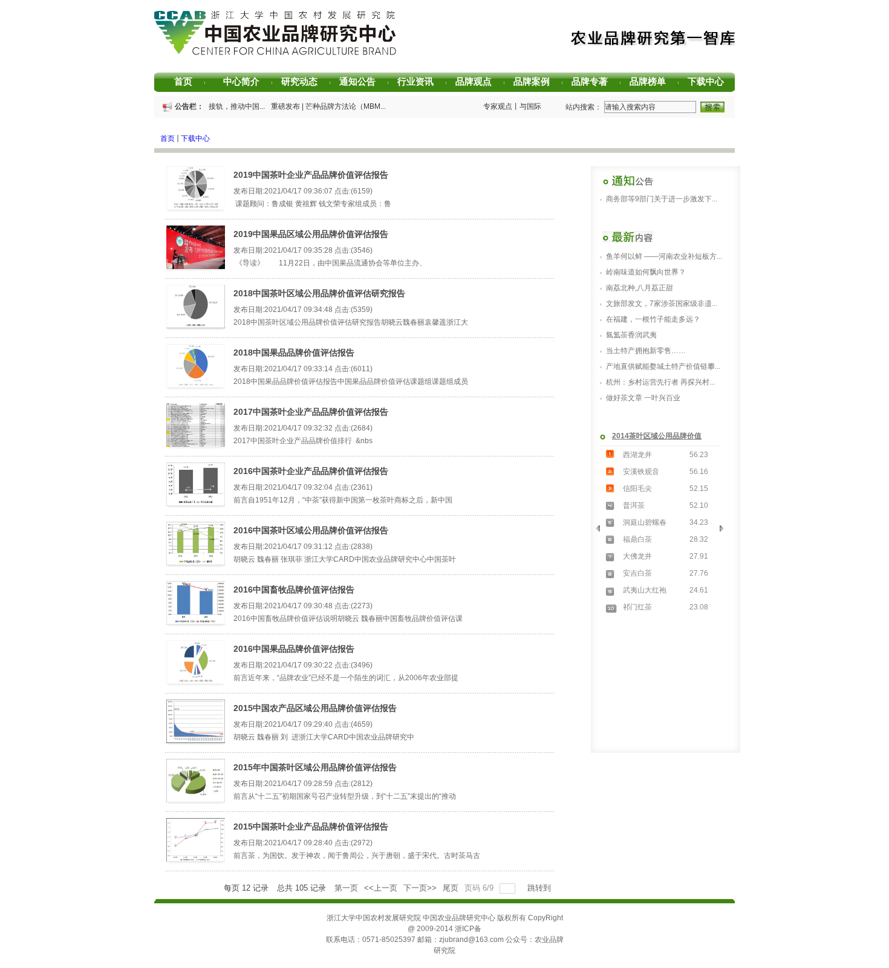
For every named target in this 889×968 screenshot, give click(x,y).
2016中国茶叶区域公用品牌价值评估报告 (310, 530)
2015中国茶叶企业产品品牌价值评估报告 (310, 826)
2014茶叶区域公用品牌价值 (657, 436)
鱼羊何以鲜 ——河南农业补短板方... (664, 256)
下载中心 (710, 81)
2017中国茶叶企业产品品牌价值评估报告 (310, 412)
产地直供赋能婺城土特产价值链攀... (663, 366)
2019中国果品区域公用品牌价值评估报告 (310, 234)
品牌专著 (594, 81)
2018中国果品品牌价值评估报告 (293, 352)
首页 (189, 81)
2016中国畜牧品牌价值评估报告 (293, 589)
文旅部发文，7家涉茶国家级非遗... (661, 303)
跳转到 (540, 887)
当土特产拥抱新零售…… (646, 350)
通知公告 (361, 81)
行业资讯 (419, 81)
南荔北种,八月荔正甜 (639, 288)
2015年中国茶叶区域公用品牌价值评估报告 (315, 767)
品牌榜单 (652, 81)
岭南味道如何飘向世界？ (646, 272)
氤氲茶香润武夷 (631, 335)
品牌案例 (535, 81)
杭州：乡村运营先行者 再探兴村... (660, 382)
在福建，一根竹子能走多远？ (653, 319)
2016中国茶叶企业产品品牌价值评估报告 (310, 471)
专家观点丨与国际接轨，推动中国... (538, 106)
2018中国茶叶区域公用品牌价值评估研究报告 (319, 293)
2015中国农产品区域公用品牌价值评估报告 (315, 708)
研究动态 (303, 81)
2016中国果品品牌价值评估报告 (293, 649)
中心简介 (245, 81)
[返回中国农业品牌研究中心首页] (275, 54)
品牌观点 (477, 81)
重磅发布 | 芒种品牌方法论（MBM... (326, 106)
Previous (602, 531)
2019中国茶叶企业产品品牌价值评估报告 (310, 175)
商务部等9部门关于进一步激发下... (661, 199)
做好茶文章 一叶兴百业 (643, 398)
